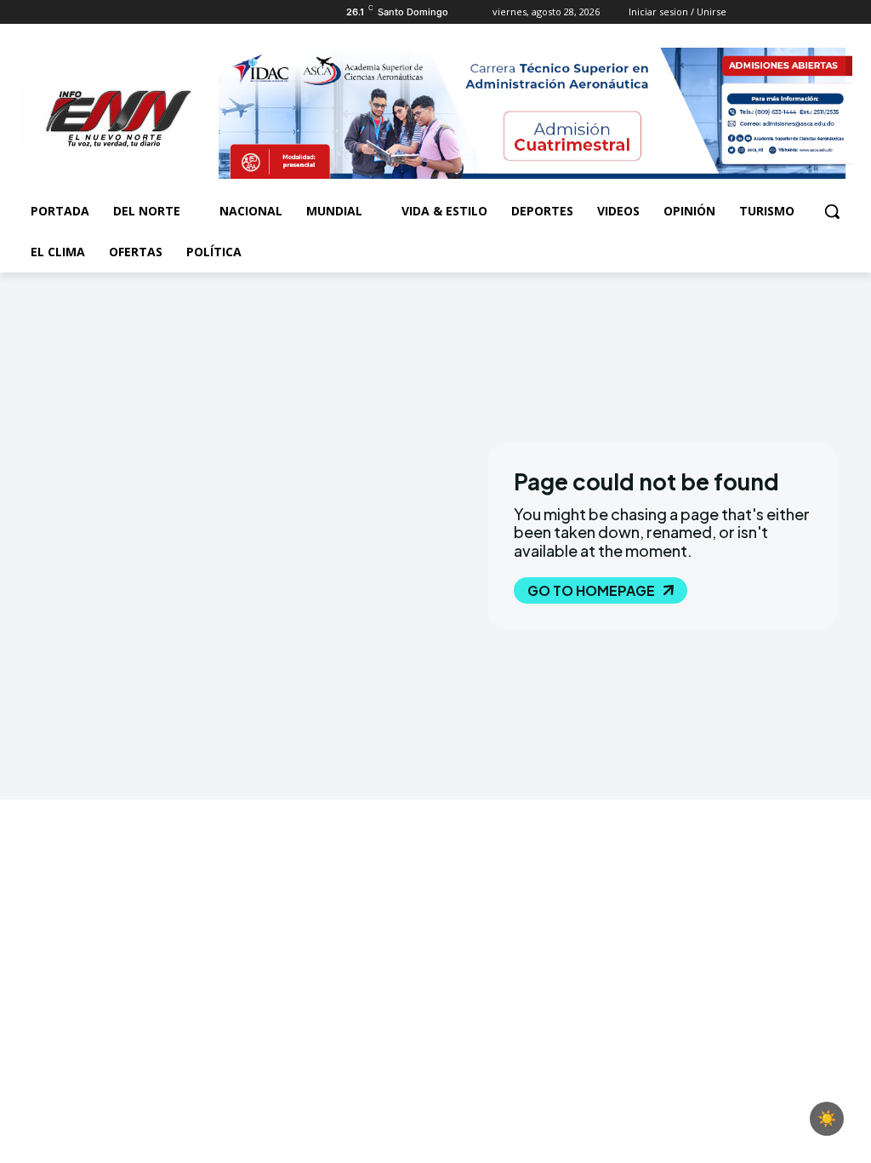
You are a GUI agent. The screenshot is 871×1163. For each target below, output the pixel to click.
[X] (76, 12)
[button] (831, 211)
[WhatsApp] (99, 12)
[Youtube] (123, 12)
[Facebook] (28, 12)
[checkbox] (827, 1119)
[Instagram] (52, 12)
